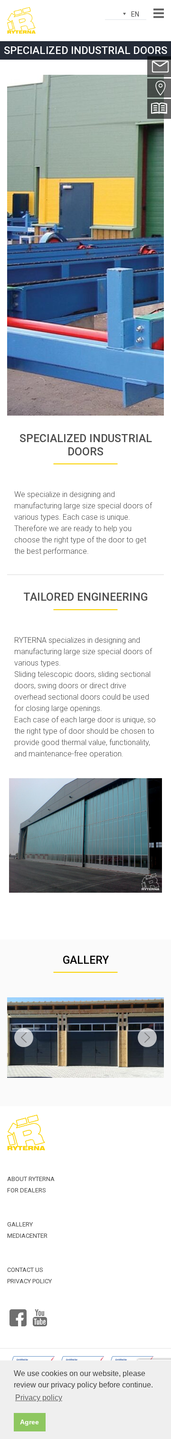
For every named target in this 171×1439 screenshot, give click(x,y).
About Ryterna (31, 1178)
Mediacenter (27, 1235)
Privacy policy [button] (38, 1398)
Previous (23, 1037)
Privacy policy (29, 1281)
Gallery (86, 960)
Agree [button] (29, 1422)
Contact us (25, 1269)
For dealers (26, 1190)
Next (147, 1037)
